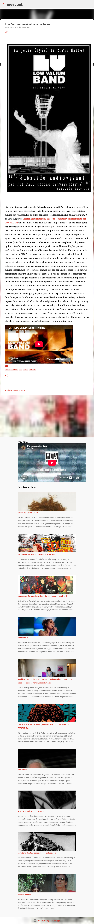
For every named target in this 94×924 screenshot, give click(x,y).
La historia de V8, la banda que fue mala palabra (37, 853)
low (25, 370)
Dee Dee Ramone (24, 895)
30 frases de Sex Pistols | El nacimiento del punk (37, 554)
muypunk (15, 4)
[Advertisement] (47, 416)
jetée (14, 370)
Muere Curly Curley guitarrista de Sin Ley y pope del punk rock (42, 596)
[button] (6, 32)
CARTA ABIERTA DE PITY (28, 513)
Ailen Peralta (23, 638)
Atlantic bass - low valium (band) (31, 811)
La (20, 370)
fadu (8, 370)
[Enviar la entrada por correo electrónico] (6, 367)
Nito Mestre (22, 770)
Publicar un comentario (15, 390)
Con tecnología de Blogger (48, 920)
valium (32, 370)
